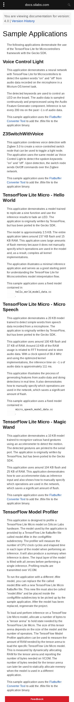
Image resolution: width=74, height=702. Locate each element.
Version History (23, 21)
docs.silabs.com (37, 5)
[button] (37, 699)
